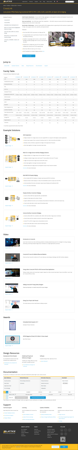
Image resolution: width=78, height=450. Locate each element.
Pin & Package (7, 388)
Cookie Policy (18, 446)
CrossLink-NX (7, 20)
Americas (36, 429)
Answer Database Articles (9, 412)
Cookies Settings (55, 446)
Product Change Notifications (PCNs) (48, 417)
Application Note (7, 385)
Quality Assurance (45, 383)
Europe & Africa (37, 431)
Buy (40, 1)
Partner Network (50, 432)
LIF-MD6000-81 (33, 77)
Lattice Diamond (44, 361)
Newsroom (23, 431)
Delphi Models (65, 380)
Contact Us (49, 437)
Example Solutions (15, 65)
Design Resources (30, 65)
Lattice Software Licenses (28, 414)
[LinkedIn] (61, 430)
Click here (25, 168)
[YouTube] (61, 433)
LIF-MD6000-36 (18, 77)
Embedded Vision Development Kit (11, 25)
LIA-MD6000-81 (41, 77)
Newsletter (23, 435)
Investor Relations (25, 432)
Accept (64, 446)
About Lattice (49, 1)
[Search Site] (73, 1)
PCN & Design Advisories (25, 380)
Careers (22, 434)
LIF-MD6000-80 (49, 77)
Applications (24, 1)
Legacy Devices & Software (52, 434)
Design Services (62, 414)
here (43, 51)
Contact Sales (28, 55)
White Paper (43, 385)
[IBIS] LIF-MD (11, 394)
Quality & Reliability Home (46, 414)
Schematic (22, 383)
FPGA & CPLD (14, 5)
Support (36, 1)
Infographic (43, 388)
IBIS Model (65, 383)
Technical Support (51, 429)
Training (60, 421)
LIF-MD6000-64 (25, 77)
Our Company (24, 429)
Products (31, 1)
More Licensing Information (28, 419)
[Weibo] (65, 433)
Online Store (36, 434)
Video (23, 65)
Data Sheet (6, 383)
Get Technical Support (8, 415)
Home (4, 5)
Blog (44, 1)
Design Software (7, 417)
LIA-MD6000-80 (57, 77)
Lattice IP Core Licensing (28, 417)
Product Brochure (44, 380)
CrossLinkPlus (7, 22)
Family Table (7, 65)
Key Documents (7, 380)
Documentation (39, 65)
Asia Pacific (36, 432)
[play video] (61, 39)
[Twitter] (69, 430)
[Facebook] (65, 430)
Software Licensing (51, 431)
